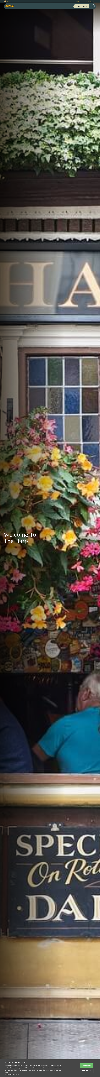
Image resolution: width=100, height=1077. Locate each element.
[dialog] (50, 1068)
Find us (78, 1)
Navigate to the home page (10, 6)
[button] (34, 1074)
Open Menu (93, 6)
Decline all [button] (86, 1071)
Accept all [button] (86, 1065)
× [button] (98, 1061)
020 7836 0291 (91, 1)
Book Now (81, 6)
